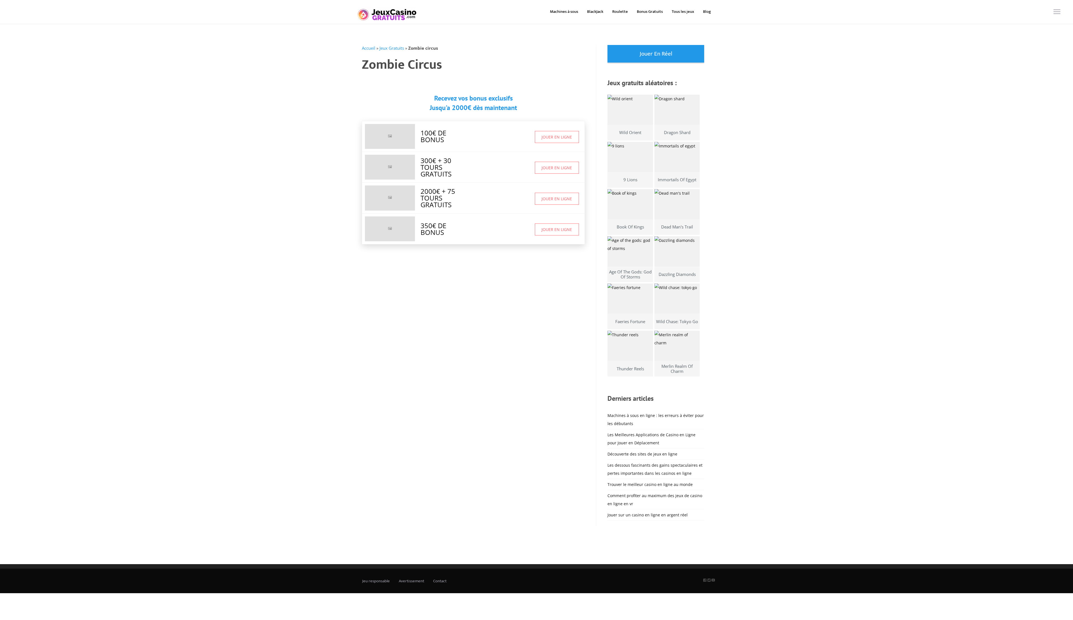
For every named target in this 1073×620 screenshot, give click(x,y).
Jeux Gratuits (391, 48)
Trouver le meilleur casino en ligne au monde (650, 484)
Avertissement (411, 581)
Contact (440, 581)
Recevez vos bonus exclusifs (473, 98)
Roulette (620, 11)
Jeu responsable (376, 581)
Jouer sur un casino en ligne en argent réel (647, 515)
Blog (707, 11)
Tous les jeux (683, 11)
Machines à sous (564, 11)
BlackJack (595, 11)
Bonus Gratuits (650, 11)
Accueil (368, 48)
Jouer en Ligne (557, 137)
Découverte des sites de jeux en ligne (642, 454)
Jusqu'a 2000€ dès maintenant (473, 107)
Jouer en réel (656, 54)
